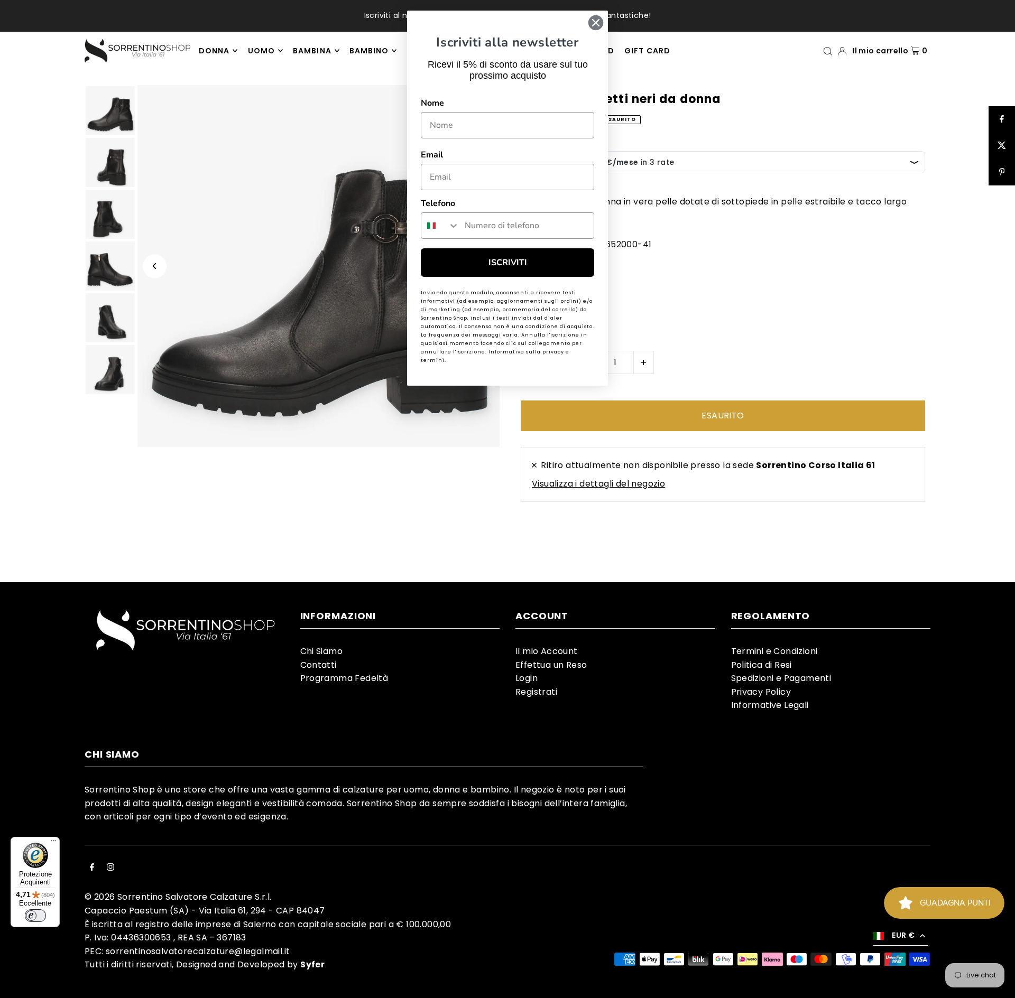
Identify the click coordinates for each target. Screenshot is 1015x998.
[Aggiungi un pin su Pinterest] (1002, 172)
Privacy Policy (761, 692)
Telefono (438, 203)
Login (526, 678)
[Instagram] (110, 868)
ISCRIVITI (507, 262)
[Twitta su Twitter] (1002, 146)
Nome (432, 103)
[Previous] (155, 266)
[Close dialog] (596, 23)
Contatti (318, 665)
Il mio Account (546, 651)
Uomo (261, 50)
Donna (214, 50)
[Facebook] (92, 868)
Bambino (369, 50)
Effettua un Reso (551, 665)
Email (432, 155)
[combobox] (440, 225)
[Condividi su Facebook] (1002, 119)
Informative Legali (770, 705)
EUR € (903, 935)
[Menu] (53, 843)
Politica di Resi (761, 665)
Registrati (536, 692)
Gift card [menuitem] (647, 50)
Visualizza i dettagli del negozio (598, 484)
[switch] (35, 915)
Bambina (312, 50)
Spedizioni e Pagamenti (781, 678)
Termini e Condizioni (774, 651)
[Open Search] (827, 50)
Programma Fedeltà (344, 678)
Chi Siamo (321, 651)
